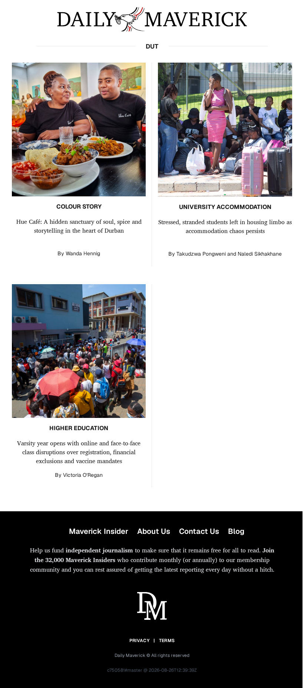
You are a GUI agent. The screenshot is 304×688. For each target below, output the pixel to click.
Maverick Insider (98, 531)
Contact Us (199, 531)
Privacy (139, 641)
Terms (167, 641)
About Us (153, 531)
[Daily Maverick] (152, 19)
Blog (236, 531)
